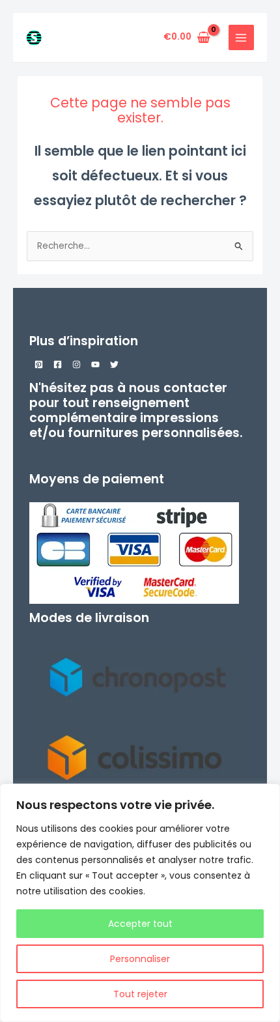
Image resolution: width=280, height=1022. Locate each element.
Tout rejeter (140, 994)
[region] (140, 903)
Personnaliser (140, 958)
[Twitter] (114, 364)
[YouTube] (95, 364)
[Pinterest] (38, 364)
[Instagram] (76, 364)
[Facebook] (57, 364)
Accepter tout (140, 923)
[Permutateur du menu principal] (241, 37)
